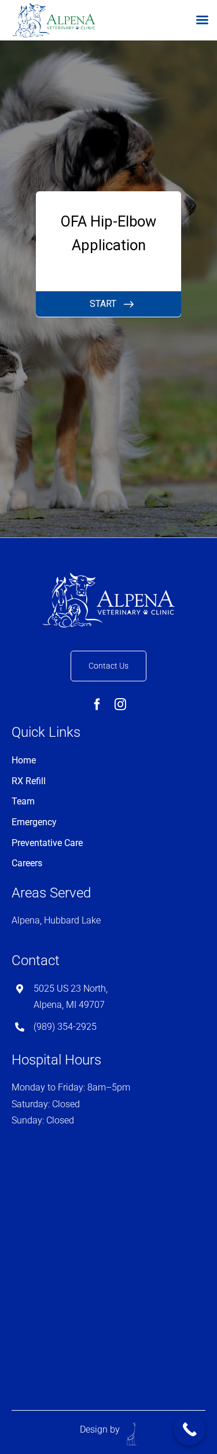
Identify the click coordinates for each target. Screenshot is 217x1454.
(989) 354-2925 (65, 1026)
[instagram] (120, 704)
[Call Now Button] (189, 1429)
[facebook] (97, 704)
